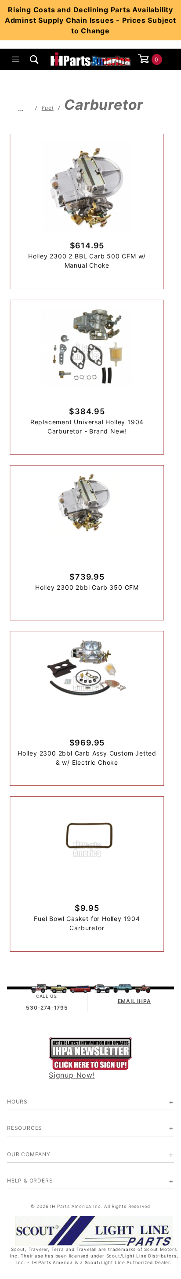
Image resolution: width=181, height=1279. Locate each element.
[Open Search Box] (34, 59)
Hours (17, 1101)
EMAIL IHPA (134, 1001)
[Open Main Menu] (16, 59)
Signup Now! (72, 1075)
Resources (24, 1128)
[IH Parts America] (90, 58)
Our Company (29, 1154)
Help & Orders (30, 1180)
